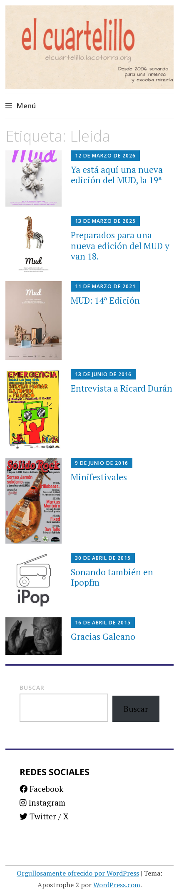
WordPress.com (116, 884)
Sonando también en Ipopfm (112, 577)
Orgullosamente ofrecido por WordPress (78, 873)
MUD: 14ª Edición (105, 300)
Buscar (32, 687)
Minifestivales (99, 477)
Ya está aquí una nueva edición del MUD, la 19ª (117, 175)
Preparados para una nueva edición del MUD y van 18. (120, 245)
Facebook (45, 789)
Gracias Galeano (103, 636)
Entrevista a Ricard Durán (121, 388)
